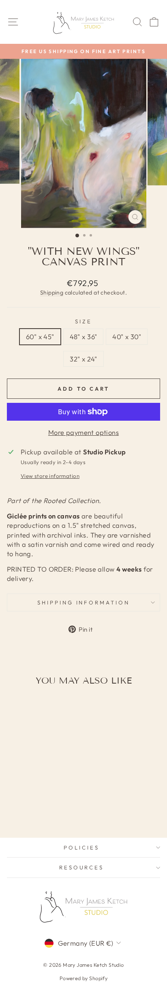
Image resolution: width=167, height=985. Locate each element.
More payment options (83, 432)
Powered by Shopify (83, 978)
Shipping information (83, 602)
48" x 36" (83, 336)
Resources (81, 867)
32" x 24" (83, 359)
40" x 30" (126, 336)
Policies (81, 847)
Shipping (51, 292)
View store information (50, 476)
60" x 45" (40, 336)
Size (83, 321)
